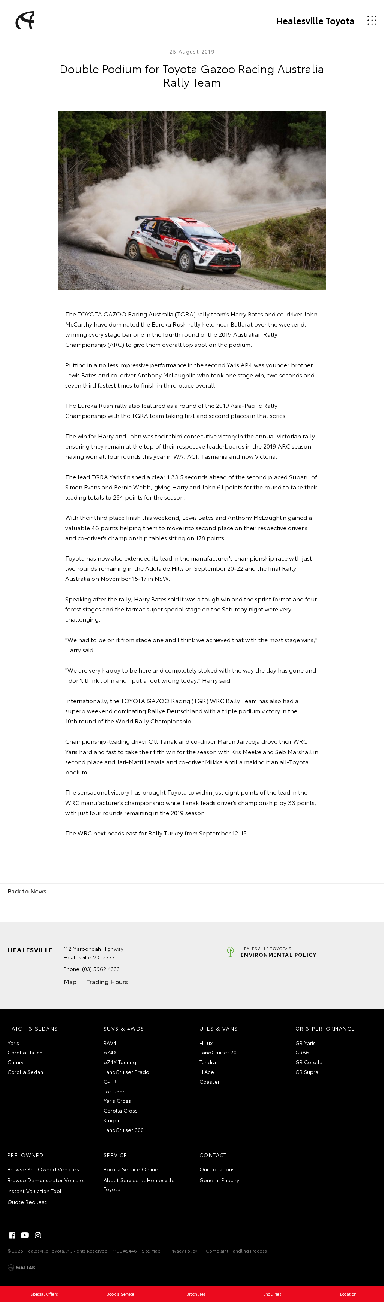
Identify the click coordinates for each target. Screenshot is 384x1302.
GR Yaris (306, 1043)
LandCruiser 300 (124, 1129)
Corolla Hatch (25, 1052)
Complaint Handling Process (236, 1250)
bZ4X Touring (120, 1062)
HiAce (207, 1071)
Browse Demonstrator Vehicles (47, 1180)
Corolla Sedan (25, 1071)
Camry (16, 1062)
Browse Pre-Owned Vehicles (43, 1169)
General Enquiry (219, 1180)
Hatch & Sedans (33, 1028)
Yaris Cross (117, 1100)
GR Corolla (309, 1062)
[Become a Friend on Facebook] (12, 1235)
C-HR (110, 1081)
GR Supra (307, 1071)
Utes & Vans (219, 1028)
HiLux (206, 1043)
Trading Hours (107, 981)
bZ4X (110, 1052)
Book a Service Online (131, 1169)
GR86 (302, 1052)
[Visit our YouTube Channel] (25, 1235)
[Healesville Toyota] (23, 20)
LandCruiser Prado (126, 1071)
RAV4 (110, 1043)
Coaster (210, 1081)
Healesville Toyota (315, 20)
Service (116, 1155)
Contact (213, 1155)
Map (70, 981)
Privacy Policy (183, 1250)
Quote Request (27, 1201)
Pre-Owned (26, 1155)
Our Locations (217, 1169)
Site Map (151, 1250)
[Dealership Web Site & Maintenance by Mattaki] (22, 1267)
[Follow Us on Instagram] (38, 1235)
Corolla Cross (121, 1110)
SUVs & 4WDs (124, 1028)
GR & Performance (325, 1028)
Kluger (112, 1120)
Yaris (13, 1043)
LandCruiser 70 (218, 1052)
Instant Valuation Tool (35, 1191)
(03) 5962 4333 (101, 968)
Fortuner (114, 1091)
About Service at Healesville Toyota (139, 1184)
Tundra (208, 1062)
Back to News (27, 890)
